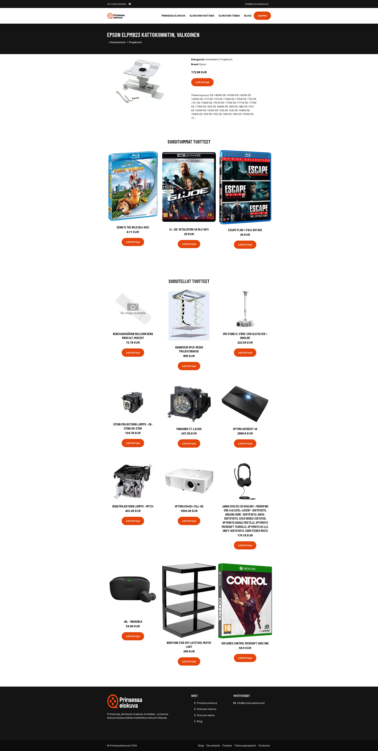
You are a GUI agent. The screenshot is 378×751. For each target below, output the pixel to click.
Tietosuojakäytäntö (245, 745)
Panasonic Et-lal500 (189, 429)
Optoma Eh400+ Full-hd (189, 506)
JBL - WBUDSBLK (133, 621)
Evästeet (227, 745)
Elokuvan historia (202, 15)
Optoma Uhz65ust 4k (245, 429)
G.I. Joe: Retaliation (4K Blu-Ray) (189, 229)
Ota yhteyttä (213, 745)
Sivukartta (264, 745)
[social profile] (130, 4)
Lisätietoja (202, 82)
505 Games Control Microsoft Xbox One (245, 643)
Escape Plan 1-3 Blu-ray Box (245, 230)
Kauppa (262, 15)
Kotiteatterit (118, 42)
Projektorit (135, 42)
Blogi (247, 15)
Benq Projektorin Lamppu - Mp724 (133, 506)
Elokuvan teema (229, 15)
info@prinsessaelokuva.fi (257, 4)
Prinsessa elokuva (173, 15)
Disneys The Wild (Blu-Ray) (133, 227)
